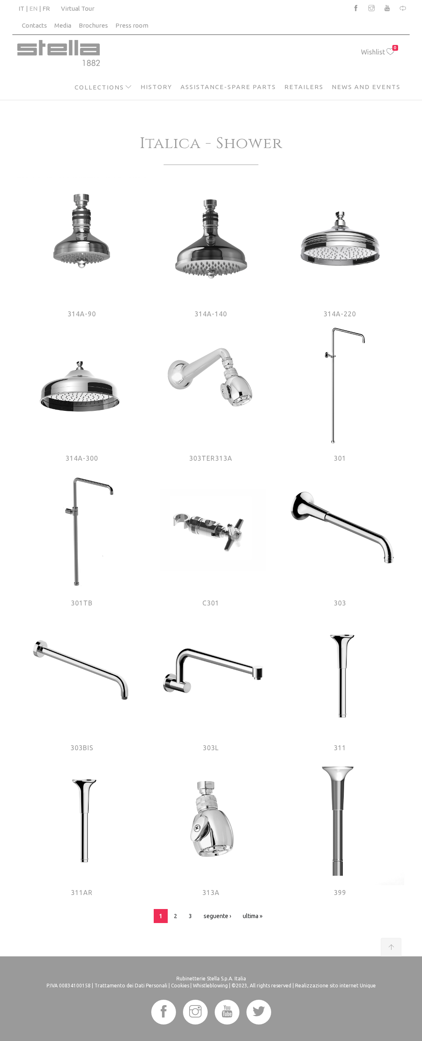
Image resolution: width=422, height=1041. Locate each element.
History (156, 86)
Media (62, 25)
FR (46, 8)
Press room (131, 25)
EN (33, 8)
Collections (99, 87)
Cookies (180, 985)
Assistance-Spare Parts (228, 86)
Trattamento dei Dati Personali (130, 985)
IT (21, 8)
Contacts (34, 25)
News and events (366, 86)
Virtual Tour (77, 8)
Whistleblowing (210, 985)
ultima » (253, 916)
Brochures (93, 25)
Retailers (304, 86)
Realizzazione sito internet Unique (335, 985)
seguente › (217, 916)
